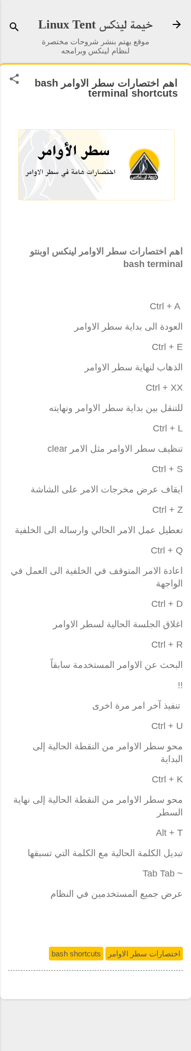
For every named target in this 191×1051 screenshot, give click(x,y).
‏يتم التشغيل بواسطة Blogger (96, 1024)
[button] (14, 79)
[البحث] (14, 27)
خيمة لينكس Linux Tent (95, 24)
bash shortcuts (76, 953)
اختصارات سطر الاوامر (144, 953)
